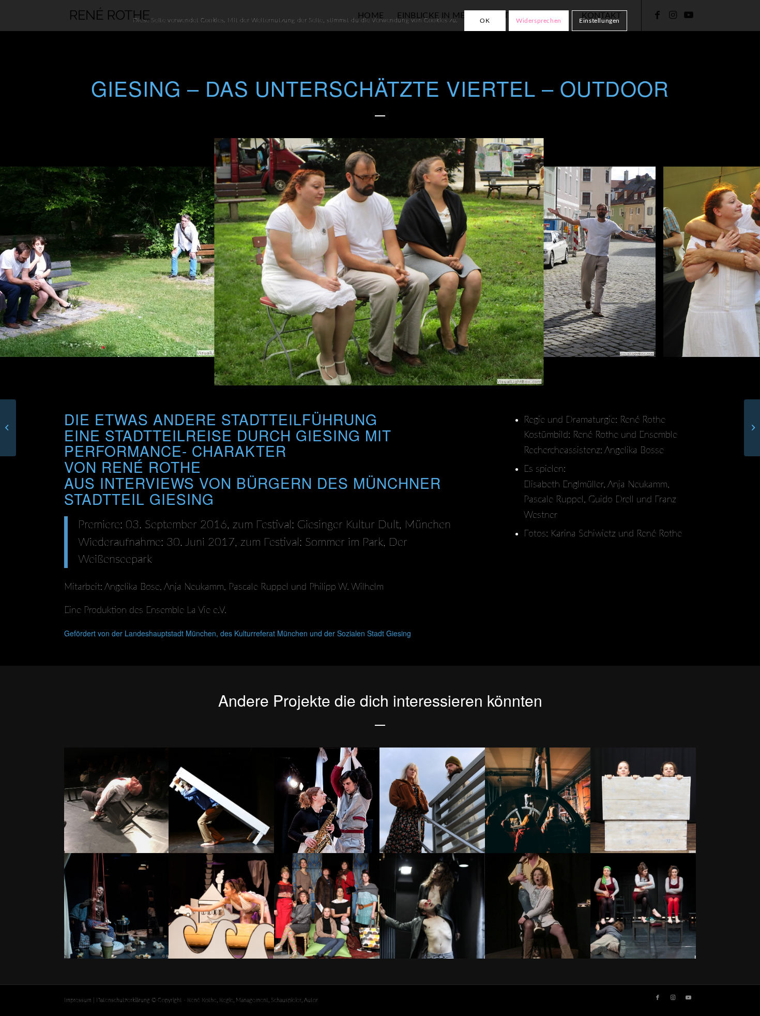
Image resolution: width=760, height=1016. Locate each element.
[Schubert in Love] (752, 427)
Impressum (78, 1000)
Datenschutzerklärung (123, 1000)
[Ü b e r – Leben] (8, 427)
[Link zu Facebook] (657, 998)
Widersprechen (538, 21)
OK (485, 21)
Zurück (23, 261)
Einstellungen (599, 21)
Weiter (736, 261)
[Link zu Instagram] (673, 998)
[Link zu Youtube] (688, 998)
